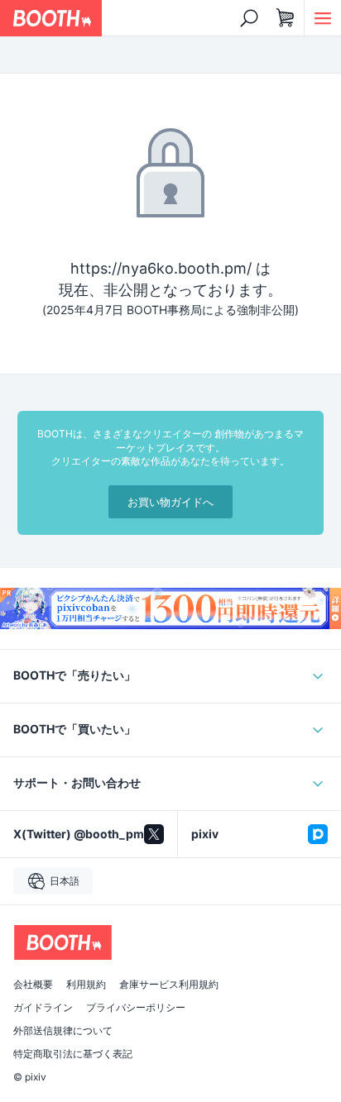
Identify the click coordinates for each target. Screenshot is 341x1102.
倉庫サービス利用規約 (169, 985)
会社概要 (33, 985)
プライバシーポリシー (135, 1008)
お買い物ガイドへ (170, 501)
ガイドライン (43, 1008)
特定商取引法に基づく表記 (72, 1054)
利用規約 (86, 985)
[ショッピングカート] (285, 18)
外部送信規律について (63, 1031)
